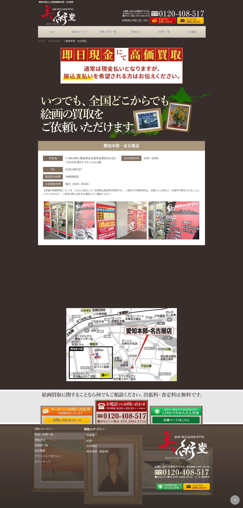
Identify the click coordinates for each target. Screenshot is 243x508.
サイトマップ (43, 461)
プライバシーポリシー (48, 456)
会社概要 (192, 32)
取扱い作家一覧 (108, 32)
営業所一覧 (164, 32)
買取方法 (136, 32)
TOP (52, 32)
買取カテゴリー (80, 32)
